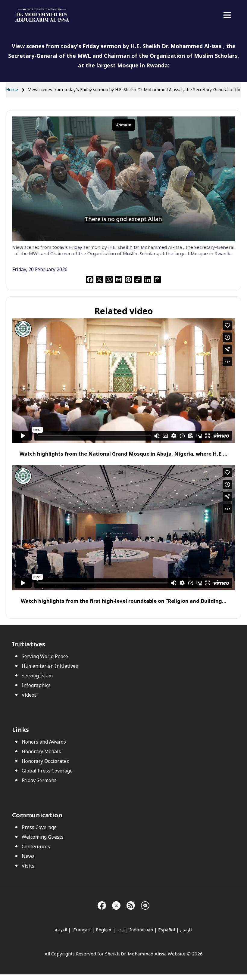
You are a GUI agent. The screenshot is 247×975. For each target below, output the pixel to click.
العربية (61, 930)
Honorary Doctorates (45, 761)
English (104, 930)
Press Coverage (39, 827)
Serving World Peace (45, 657)
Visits (28, 866)
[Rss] (131, 904)
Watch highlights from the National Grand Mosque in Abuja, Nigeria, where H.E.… (123, 454)
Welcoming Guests (43, 837)
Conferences (36, 847)
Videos (29, 695)
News (28, 856)
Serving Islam (37, 676)
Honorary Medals (41, 752)
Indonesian (141, 930)
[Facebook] (102, 904)
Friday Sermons (39, 780)
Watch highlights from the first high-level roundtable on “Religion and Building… (124, 601)
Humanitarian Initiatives (50, 666)
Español (166, 930)
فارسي (186, 930)
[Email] (145, 904)
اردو (120, 930)
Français (81, 930)
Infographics (36, 685)
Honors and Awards (44, 742)
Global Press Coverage (47, 771)
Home (12, 89)
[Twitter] (116, 904)
